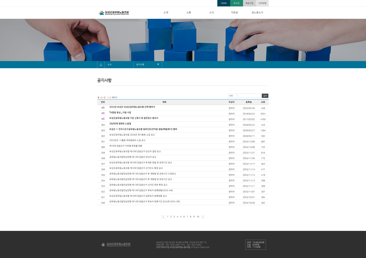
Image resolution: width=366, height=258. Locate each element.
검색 (265, 96)
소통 (188, 12)
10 (198, 216)
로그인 (237, 3)
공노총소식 (257, 12)
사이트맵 (262, 3)
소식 (211, 12)
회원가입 (249, 3)
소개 (166, 12)
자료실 (234, 12)
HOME (224, 3)
